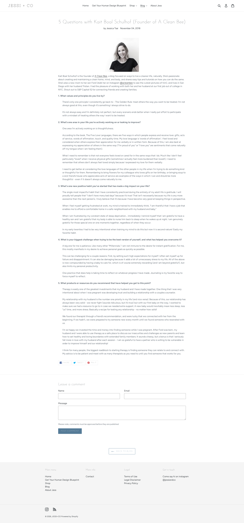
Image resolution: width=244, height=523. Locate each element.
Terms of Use (130, 476)
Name (61, 390)
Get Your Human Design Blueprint (62, 480)
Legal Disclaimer (132, 480)
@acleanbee (126, 82)
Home (48, 476)
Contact (90, 476)
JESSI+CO (56, 516)
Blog (47, 486)
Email (127, 390)
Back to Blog (124, 451)
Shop (47, 483)
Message (62, 403)
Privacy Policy (131, 483)
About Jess (50, 490)
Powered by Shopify (69, 516)
